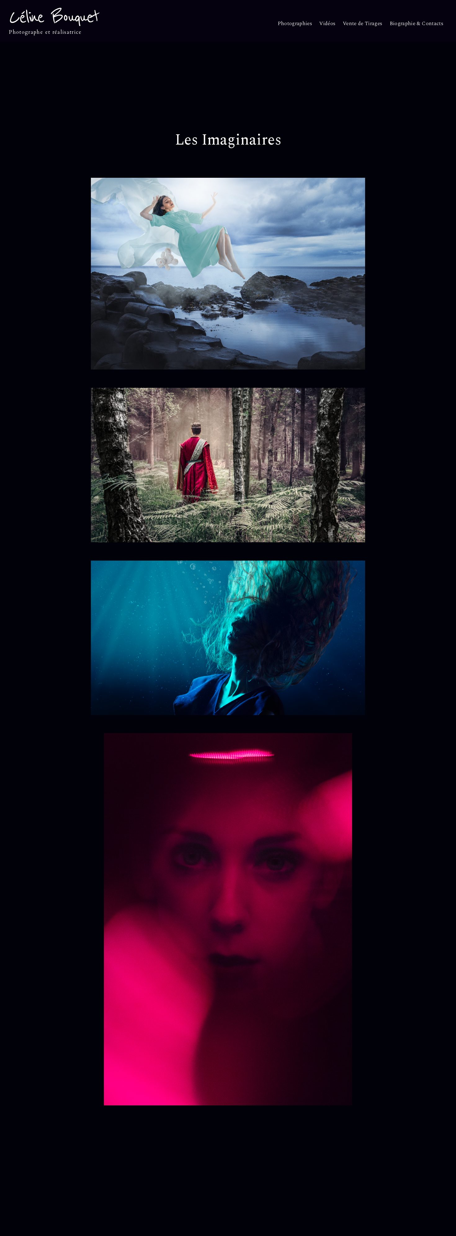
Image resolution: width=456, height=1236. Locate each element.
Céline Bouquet (53, 17)
